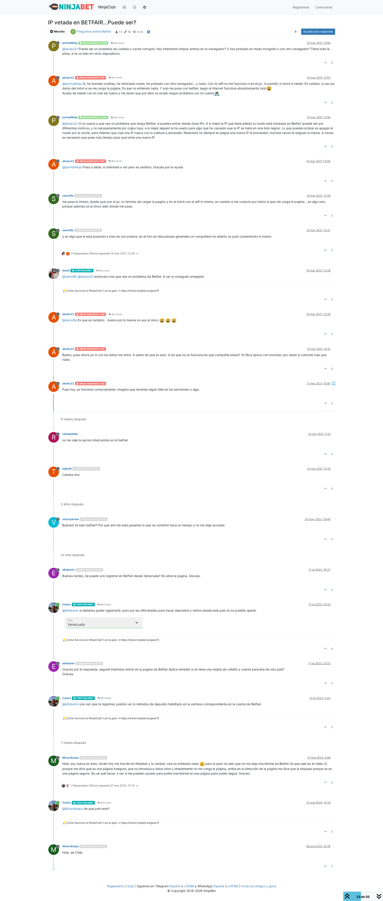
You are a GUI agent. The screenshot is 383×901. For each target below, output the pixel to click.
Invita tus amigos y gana (258, 886)
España (175, 886)
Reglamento (115, 886)
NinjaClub (107, 7)
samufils (68, 195)
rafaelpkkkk (70, 434)
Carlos (66, 604)
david (66, 270)
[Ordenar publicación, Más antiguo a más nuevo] (295, 32)
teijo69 (67, 468)
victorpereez (70, 519)
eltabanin (68, 569)
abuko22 (68, 77)
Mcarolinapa (70, 757)
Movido (59, 31)
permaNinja (69, 43)
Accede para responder (318, 31)
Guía (130, 886)
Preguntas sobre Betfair (94, 31)
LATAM (189, 886)
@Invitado (118, 43)
